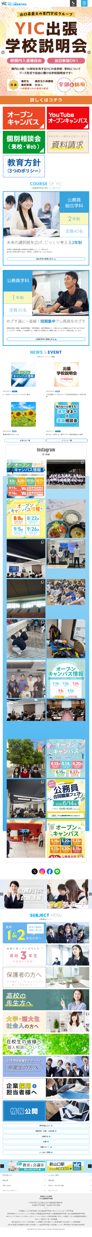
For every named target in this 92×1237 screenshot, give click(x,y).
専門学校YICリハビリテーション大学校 (20, 1214)
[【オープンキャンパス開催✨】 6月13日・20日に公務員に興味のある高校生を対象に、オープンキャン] (66, 558)
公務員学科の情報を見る (44, 339)
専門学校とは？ (7, 1175)
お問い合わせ (6, 1185)
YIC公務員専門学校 (44, 1211)
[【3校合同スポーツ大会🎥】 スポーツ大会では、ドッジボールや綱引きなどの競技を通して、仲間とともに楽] (26, 598)
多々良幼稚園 (52, 1219)
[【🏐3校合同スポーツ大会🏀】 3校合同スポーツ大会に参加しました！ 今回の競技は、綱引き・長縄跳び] (66, 598)
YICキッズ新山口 (40, 1219)
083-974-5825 (39, 1205)
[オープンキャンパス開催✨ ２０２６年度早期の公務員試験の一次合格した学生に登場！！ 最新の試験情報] (26, 678)
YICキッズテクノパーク (32, 1216)
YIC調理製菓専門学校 (59, 1214)
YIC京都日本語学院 (77, 1225)
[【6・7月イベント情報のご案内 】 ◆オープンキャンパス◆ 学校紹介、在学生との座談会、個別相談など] (66, 758)
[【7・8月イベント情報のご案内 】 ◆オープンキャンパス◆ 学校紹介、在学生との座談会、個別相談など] (66, 678)
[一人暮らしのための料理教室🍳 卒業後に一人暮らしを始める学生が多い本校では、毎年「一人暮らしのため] (66, 518)
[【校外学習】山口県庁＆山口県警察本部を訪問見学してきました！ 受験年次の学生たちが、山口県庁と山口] (66, 478)
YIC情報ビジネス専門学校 (28, 1211)
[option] (46, 55)
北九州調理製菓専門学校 (76, 1214)
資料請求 (51, 1180)
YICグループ (10, 1216)
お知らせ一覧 (25, 440)
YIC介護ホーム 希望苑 (35, 1222)
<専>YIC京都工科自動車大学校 (18, 1225)
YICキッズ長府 (63, 1216)
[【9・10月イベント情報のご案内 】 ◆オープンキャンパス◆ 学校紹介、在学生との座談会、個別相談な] (26, 478)
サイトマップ (52, 1190)
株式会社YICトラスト (19, 1222)
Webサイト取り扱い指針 (56, 1185)
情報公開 (5, 1180)
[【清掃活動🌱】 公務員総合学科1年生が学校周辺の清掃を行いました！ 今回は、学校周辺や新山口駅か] (26, 638)
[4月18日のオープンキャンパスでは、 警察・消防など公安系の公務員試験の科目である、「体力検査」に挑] (26, 838)
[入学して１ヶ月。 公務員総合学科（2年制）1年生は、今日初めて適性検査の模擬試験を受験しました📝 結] (26, 798)
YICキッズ (19, 1216)
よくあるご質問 (53, 1175)
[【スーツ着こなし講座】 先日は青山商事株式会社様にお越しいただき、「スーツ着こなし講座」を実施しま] (66, 718)
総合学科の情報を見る (44, 259)
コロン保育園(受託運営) (77, 1216)
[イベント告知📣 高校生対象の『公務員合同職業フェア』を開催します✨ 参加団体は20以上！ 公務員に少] (66, 798)
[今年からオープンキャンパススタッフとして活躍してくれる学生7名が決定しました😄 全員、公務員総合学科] (26, 758)
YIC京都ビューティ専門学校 (60, 1225)
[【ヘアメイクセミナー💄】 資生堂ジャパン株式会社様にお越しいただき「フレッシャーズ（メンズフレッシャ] (26, 718)
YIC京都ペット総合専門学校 (39, 1225)
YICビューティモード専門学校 (62, 1211)
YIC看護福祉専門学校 (43, 1214)
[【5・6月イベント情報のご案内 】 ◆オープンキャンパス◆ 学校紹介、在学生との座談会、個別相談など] (66, 838)
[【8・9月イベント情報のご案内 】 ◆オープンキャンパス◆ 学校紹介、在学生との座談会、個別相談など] (26, 518)
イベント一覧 (67, 440)
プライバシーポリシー (9, 1190)
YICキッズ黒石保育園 (49, 1216)
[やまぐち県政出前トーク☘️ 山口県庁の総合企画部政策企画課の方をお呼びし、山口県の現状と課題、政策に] (26, 558)
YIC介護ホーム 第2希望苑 (53, 1222)
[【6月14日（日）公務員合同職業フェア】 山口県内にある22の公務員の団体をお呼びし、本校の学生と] (66, 638)
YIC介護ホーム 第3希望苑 (71, 1222)
